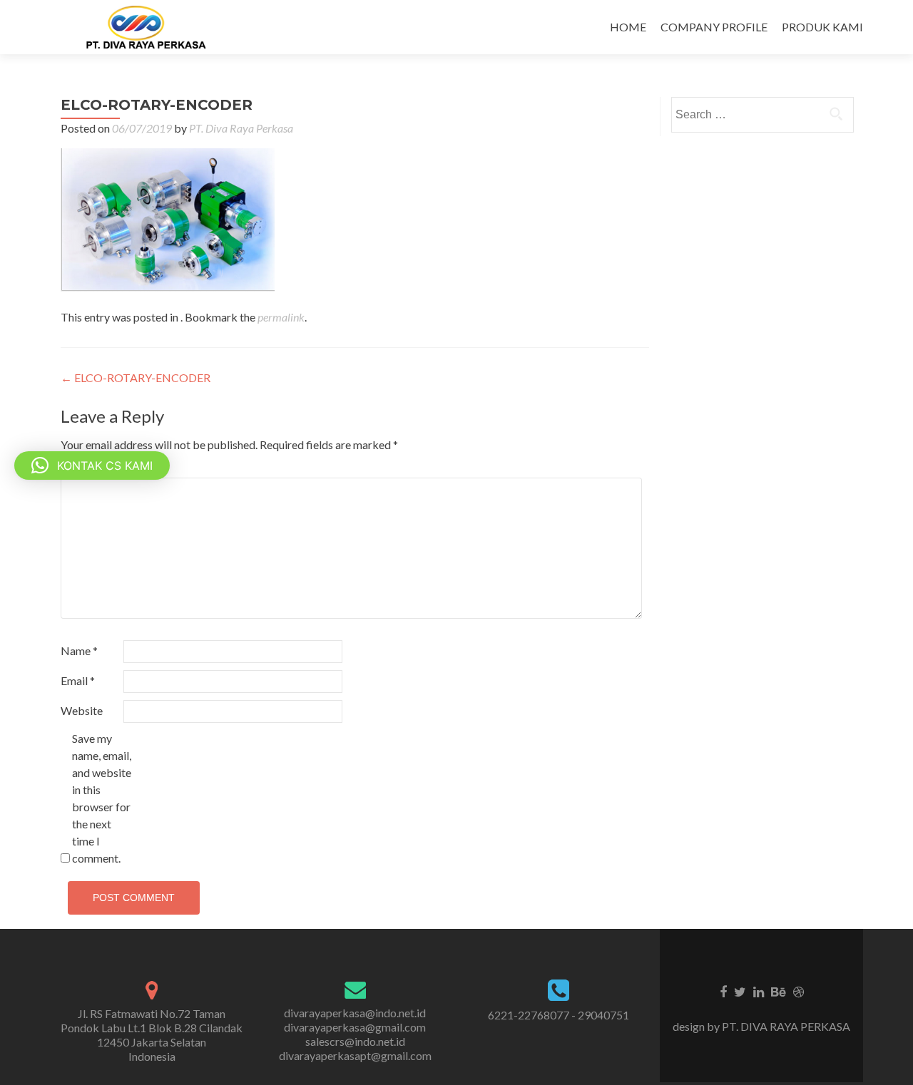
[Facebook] (723, 991)
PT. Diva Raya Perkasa (241, 128)
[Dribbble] (798, 991)
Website (82, 710)
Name (79, 650)
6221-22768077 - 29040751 (558, 1015)
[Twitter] (740, 991)
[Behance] (778, 991)
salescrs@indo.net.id (355, 1041)
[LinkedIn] (758, 991)
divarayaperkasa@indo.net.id (355, 1012)
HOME (628, 27)
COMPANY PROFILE (713, 27)
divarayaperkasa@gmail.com (355, 1027)
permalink (281, 317)
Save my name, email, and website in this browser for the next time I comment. (101, 798)
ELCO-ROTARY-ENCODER (135, 377)
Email (78, 680)
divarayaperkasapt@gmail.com (355, 1055)
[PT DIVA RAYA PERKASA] (150, 27)
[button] (92, 465)
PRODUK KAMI (822, 27)
